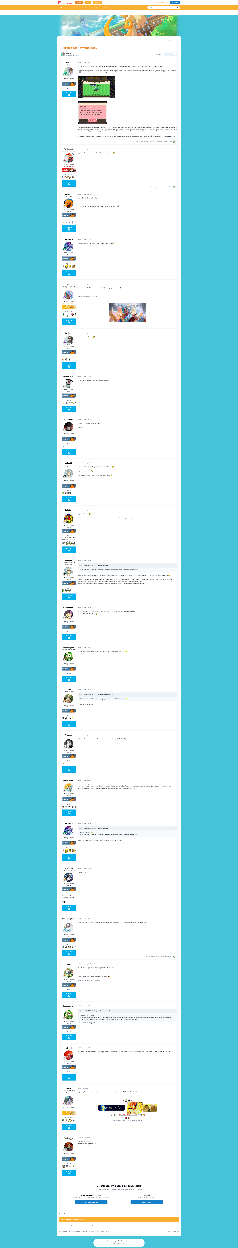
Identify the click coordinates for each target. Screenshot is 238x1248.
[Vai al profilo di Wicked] (68, 340)
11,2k (69, 490)
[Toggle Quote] (80, 565)
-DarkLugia (68, 239)
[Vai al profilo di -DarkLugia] (68, 246)
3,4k (67, 174)
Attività (116, 7)
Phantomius (68, 420)
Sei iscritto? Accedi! (161, 2)
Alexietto (165, 141)
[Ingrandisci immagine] (114, 153)
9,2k (67, 1117)
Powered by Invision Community (119, 1244)
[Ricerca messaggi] (178, 7)
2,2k (69, 1163)
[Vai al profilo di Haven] (68, 973)
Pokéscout (68, 149)
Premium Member (96, 7)
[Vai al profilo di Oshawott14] (68, 383)
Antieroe (68, 735)
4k (68, 263)
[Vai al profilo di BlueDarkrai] (68, 1146)
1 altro (170, 141)
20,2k (67, 311)
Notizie (79, 55)
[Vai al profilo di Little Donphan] (68, 927)
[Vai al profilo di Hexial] (68, 295)
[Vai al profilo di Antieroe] (68, 744)
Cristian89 (68, 868)
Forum (79, 2)
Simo (70, 53)
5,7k (69, 535)
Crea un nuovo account (91, 1202)
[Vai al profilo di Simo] (63, 54)
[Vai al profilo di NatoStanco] (68, 787)
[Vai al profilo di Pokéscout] (68, 158)
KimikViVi (152, 141)
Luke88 (68, 510)
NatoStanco (68, 780)
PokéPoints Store (74, 7)
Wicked (68, 333)
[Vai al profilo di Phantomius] (68, 426)
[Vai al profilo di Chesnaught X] (68, 656)
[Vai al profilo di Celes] (68, 1100)
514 (69, 760)
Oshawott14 (68, 376)
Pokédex (97, 2)
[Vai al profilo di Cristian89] (68, 877)
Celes (68, 1088)
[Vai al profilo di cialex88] (68, 473)
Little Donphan (68, 919)
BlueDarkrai (68, 1138)
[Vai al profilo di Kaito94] (68, 1055)
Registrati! (175, 2)
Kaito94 (68, 1048)
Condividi (158, 54)
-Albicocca (159, 141)
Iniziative (84, 7)
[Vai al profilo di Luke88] (68, 518)
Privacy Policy (111, 1241)
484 (69, 804)
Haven (68, 964)
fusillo (68, 690)
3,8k (69, 220)
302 (69, 631)
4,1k (69, 944)
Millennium (63, 7)
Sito (88, 2)
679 (69, 673)
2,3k (69, 989)
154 (69, 1072)
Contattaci (121, 1241)
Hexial (68, 284)
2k (69, 88)
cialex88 (68, 463)
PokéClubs (107, 7)
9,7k (69, 357)
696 (69, 400)
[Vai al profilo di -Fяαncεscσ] (68, 614)
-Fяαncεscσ (68, 608)
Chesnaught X (68, 648)
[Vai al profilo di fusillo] (68, 698)
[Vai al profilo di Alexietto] (68, 203)
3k (69, 715)
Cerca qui (170, 7)
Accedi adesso (146, 1202)
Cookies (128, 1241)
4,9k (69, 894)
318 (69, 443)
